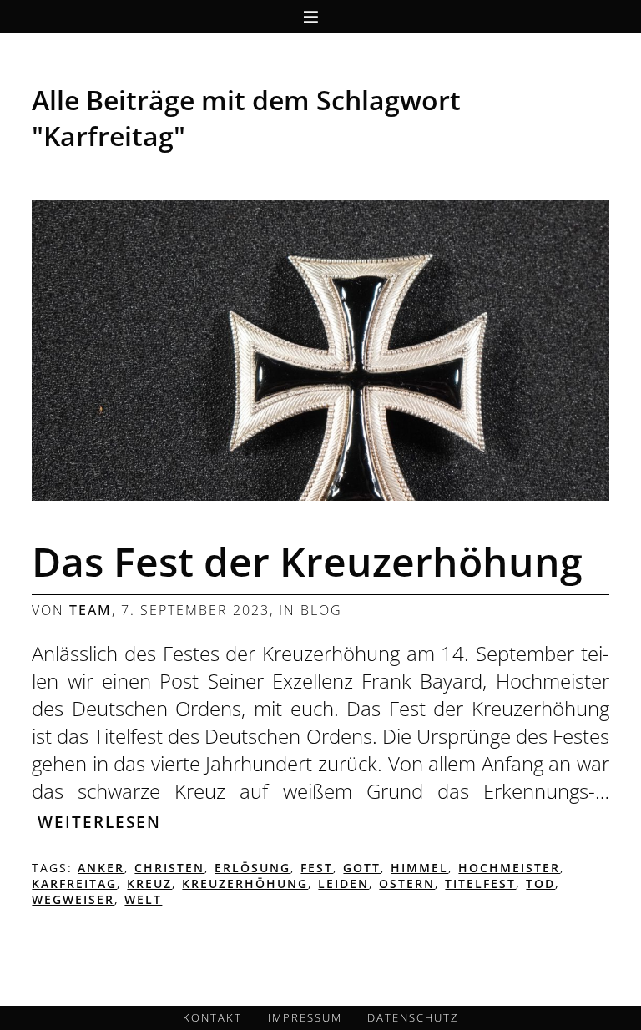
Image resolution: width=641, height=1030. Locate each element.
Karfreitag (74, 883)
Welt (143, 899)
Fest (316, 868)
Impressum (305, 1017)
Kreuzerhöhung (245, 883)
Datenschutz (412, 1017)
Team (90, 610)
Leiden (343, 883)
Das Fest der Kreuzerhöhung (307, 561)
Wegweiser (73, 899)
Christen (169, 868)
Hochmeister (509, 868)
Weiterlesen (99, 821)
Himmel (419, 868)
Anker (101, 868)
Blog (321, 610)
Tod (540, 883)
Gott (362, 868)
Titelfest (480, 883)
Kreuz (149, 883)
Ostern (407, 883)
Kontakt (212, 1017)
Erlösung (252, 868)
